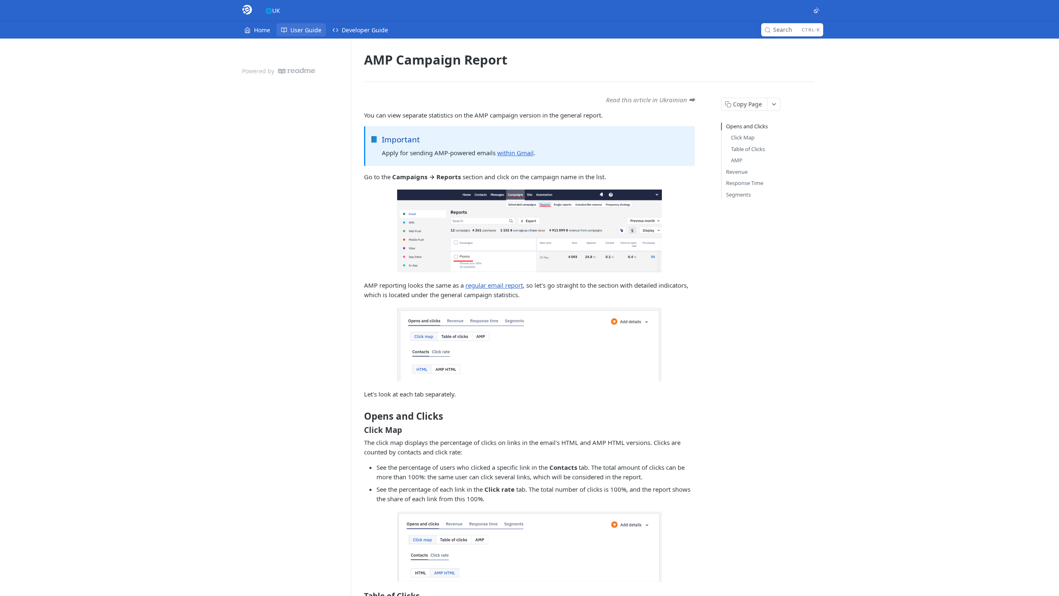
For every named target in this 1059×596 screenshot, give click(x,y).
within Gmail (515, 153)
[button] (529, 231)
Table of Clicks (748, 149)
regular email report (494, 285)
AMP (737, 160)
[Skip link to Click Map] (358, 430)
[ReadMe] (296, 71)
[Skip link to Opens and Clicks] (358, 416)
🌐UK (272, 10)
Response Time (744, 183)
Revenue (737, 171)
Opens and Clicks (747, 126)
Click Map (743, 137)
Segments (738, 194)
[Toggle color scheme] (816, 10)
